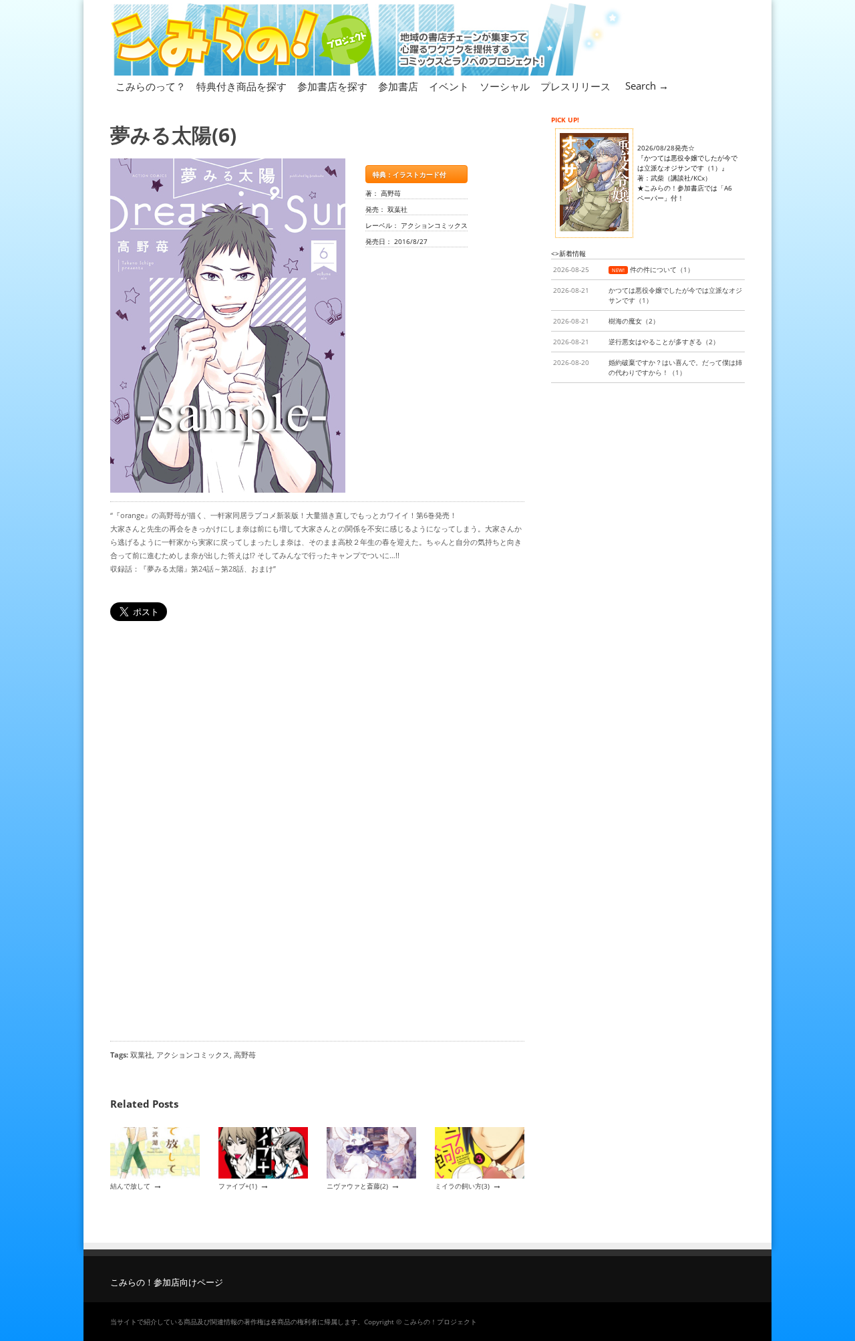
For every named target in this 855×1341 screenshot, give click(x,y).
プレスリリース (575, 86)
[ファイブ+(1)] (263, 1176)
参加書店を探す (332, 86)
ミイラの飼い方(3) (462, 1186)
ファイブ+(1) (237, 1186)
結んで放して (130, 1186)
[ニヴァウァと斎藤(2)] (371, 1176)
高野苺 (245, 1055)
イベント (449, 86)
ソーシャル (505, 86)
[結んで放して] (155, 1176)
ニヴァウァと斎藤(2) (357, 1186)
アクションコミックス (193, 1055)
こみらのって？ (151, 86)
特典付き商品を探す (241, 86)
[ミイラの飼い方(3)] (479, 1176)
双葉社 (141, 1055)
